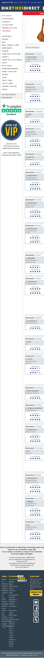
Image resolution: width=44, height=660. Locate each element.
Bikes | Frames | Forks (10, 45)
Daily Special (7, 16)
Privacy (4, 624)
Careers (4, 588)
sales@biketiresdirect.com (28, 655)
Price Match (4, 609)
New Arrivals (7, 98)
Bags (4, 42)
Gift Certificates (8, 94)
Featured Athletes (4, 585)
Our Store (4, 598)
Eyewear (5, 51)
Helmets (5, 57)
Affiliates (4, 590)
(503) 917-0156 (7, 2)
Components (7, 48)
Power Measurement (10, 69)
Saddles (5, 74)
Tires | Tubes (7, 80)
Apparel (5, 39)
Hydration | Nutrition (11, 54)
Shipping (18, 567)
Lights (4, 63)
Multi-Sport (7, 66)
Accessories (6, 36)
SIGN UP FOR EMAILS (36, 593)
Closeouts (6, 22)
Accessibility (4, 626)
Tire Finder (6, 31)
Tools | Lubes (7, 83)
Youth (11, 646)
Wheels (5, 89)
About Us (4, 580)
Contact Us (4, 594)
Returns (4, 606)
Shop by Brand (7, 19)
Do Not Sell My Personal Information (4, 617)
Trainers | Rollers (9, 86)
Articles (4, 601)
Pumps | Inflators (9, 72)
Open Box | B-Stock (9, 28)
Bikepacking (13, 586)
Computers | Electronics (12, 60)
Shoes (4, 77)
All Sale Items (7, 25)
